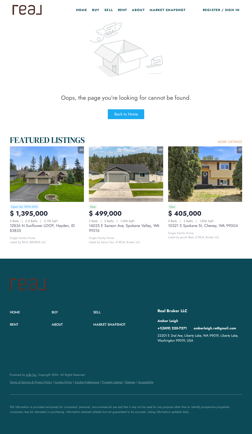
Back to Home (126, 114)
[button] (27, 10)
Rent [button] (122, 10)
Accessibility (146, 382)
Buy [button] (95, 10)
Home (81, 10)
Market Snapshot (168, 10)
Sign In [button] (232, 10)
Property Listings (112, 382)
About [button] (138, 10)
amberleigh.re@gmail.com (215, 328)
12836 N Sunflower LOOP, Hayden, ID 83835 (42, 228)
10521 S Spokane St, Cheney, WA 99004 (203, 225)
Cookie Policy (63, 382)
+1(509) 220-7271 (172, 328)
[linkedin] (161, 351)
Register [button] (211, 10)
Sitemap (130, 382)
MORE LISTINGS (230, 141)
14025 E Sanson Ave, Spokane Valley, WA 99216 (124, 228)
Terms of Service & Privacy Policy (31, 382)
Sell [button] (108, 10)
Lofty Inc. (31, 375)
